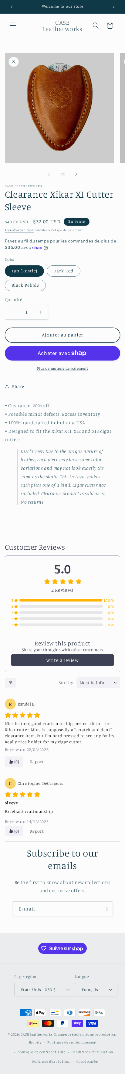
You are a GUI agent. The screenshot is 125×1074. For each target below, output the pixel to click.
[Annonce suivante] (113, 6)
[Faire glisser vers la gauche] (49, 174)
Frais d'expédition (19, 230)
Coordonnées (87, 1061)
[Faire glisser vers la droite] (76, 174)
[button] (13, 26)
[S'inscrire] (106, 908)
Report (37, 761)
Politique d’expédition (51, 1061)
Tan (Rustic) (25, 270)
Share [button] (18, 386)
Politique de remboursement (71, 1042)
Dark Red (63, 270)
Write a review (62, 660)
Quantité (13, 299)
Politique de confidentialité (42, 1052)
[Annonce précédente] (11, 6)
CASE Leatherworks (37, 1034)
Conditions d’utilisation (92, 1052)
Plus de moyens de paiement (62, 368)
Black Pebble (25, 285)
